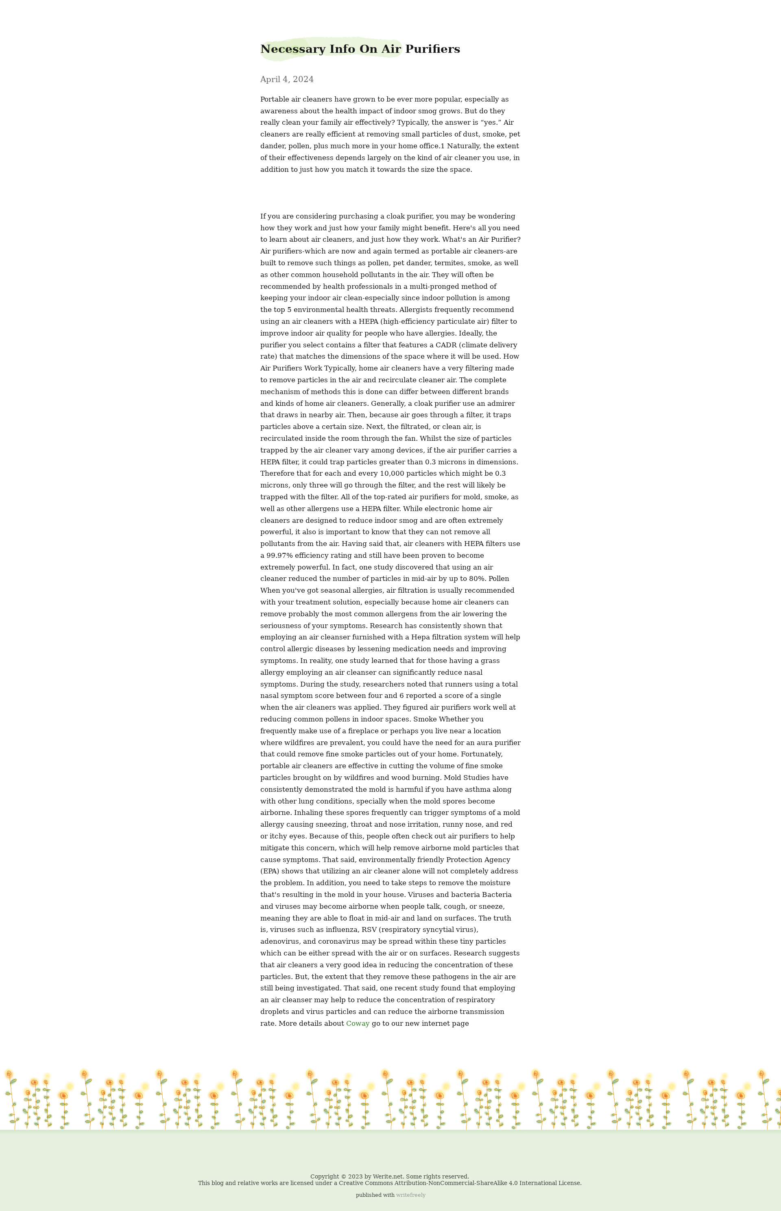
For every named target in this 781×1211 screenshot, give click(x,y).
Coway (358, 1023)
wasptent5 (23, 12)
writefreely (410, 1195)
